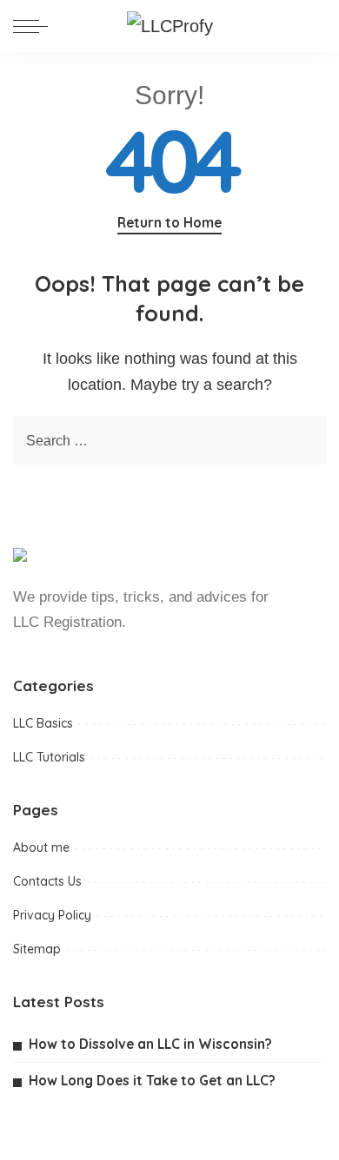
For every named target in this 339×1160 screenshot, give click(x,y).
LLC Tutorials (49, 757)
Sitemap (37, 949)
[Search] (312, 26)
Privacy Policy (52, 915)
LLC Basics (43, 723)
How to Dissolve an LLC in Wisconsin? (150, 1043)
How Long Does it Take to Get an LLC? (152, 1080)
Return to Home (169, 222)
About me (41, 847)
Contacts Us (47, 881)
